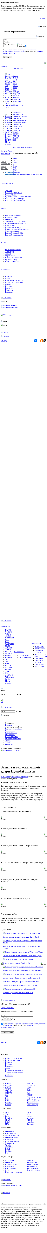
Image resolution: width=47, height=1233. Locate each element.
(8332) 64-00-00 (16, 1186)
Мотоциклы (17, 112)
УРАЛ (15, 160)
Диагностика (10, 225)
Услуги (3, 242)
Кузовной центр (11, 259)
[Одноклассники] (41, 340)
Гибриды (8, 118)
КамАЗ (15, 158)
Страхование (10, 256)
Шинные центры (7, 183)
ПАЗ (15, 166)
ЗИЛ (15, 170)
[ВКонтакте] (35, 340)
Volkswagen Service (9, 106)
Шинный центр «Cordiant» (15, 200)
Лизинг (8, 254)
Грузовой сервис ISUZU (14, 233)
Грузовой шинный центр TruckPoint (18, 197)
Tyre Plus (8, 191)
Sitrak (15, 80)
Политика (9, 290)
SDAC (15, 86)
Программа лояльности (14, 280)
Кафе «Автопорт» (12, 261)
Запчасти (30, 1160)
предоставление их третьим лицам (13, 51)
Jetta (6, 80)
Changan (8, 120)
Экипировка (17, 124)
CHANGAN (9, 638)
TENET (8, 124)
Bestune (8, 136)
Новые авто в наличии (13, 1058)
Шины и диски (32, 1164)
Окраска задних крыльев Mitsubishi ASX (18, 993)
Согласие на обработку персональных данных (22, 50)
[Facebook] (38, 340)
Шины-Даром (10, 195)
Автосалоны (5, 67)
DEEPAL (8, 92)
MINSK (16, 136)
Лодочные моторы (20, 120)
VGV (7, 95)
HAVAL (8, 78)
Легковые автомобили (13, 727)
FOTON (8, 94)
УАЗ (14, 168)
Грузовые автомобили (13, 729)
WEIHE (16, 97)
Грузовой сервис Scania (14, 235)
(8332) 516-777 (16, 750)
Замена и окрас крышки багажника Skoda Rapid (21, 937)
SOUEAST (9, 132)
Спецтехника (18, 68)
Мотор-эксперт (8, 143)
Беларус (16, 92)
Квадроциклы (18, 114)
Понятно (42, 18)
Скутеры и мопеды (20, 116)
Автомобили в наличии (7, 152)
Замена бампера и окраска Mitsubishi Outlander (20, 985)
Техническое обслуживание (15, 221)
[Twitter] (45, 340)
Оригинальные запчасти (14, 227)
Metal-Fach (17, 99)
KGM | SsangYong (9, 98)
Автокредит (9, 252)
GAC (7, 88)
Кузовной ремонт (11, 1164)
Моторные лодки (19, 122)
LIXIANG (9, 140)
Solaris (7, 84)
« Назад (4, 341)
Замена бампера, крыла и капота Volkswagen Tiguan (22, 956)
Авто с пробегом (4, 168)
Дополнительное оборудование (17, 229)
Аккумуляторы (32, 1168)
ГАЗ (14, 164)
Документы (9, 284)
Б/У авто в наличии (12, 1060)
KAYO (15, 138)
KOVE (15, 132)
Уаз (6, 138)
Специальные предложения (10, 173)
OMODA (8, 126)
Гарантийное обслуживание (15, 223)
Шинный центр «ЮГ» (13, 193)
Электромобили (11, 76)
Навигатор (17, 101)
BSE (14, 140)
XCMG (15, 78)
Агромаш (16, 94)
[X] (45, 1042)
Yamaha (16, 128)
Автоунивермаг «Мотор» (22, 147)
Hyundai (8, 134)
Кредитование (10, 1168)
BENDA (16, 134)
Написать (14, 305)
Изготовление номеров (14, 258)
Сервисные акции (12, 231)
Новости (8, 276)
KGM (7, 1099)
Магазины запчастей (13, 739)
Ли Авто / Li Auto (9, 668)
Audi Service (7, 102)
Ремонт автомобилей (13, 215)
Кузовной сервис (11, 217)
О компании (5, 269)
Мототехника (18, 105)
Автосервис (9, 1160)
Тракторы (16, 172)
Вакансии (9, 288)
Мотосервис (17, 126)
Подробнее (4, 12)
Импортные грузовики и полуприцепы (27, 174)
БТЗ (14, 90)
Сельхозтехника (25, 657)
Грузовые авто (24, 655)
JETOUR (8, 128)
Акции (7, 278)
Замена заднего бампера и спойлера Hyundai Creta (21, 978)
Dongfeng (8, 82)
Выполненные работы (19, 777)
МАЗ (15, 88)
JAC (6, 86)
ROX (7, 90)
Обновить (21, 46)
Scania (15, 76)
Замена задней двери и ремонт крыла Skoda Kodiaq (22, 970)
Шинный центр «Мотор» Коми (17, 198)
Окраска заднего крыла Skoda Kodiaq (17, 963)
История (8, 286)
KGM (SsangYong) (9, 643)
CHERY (8, 122)
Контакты (9, 292)
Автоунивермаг (32, 1162)
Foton (15, 84)
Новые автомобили (5, 163)
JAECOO (8, 130)
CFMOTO (17, 130)
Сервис (3, 208)
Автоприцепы (32, 1166)
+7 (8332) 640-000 (7, 1008)
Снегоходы (17, 118)
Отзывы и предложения (14, 282)
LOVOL (16, 95)
